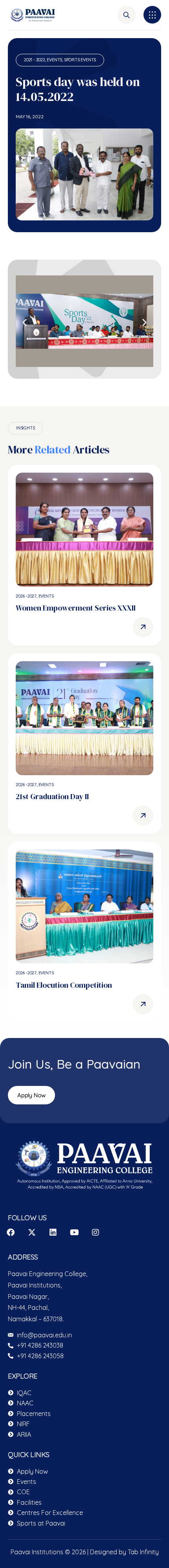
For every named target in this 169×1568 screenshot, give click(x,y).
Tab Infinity (143, 1552)
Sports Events (80, 59)
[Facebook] (10, 1232)
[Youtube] (74, 1232)
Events (54, 59)
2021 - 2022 (34, 59)
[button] (152, 14)
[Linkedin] (53, 1232)
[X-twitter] (31, 1232)
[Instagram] (95, 1232)
